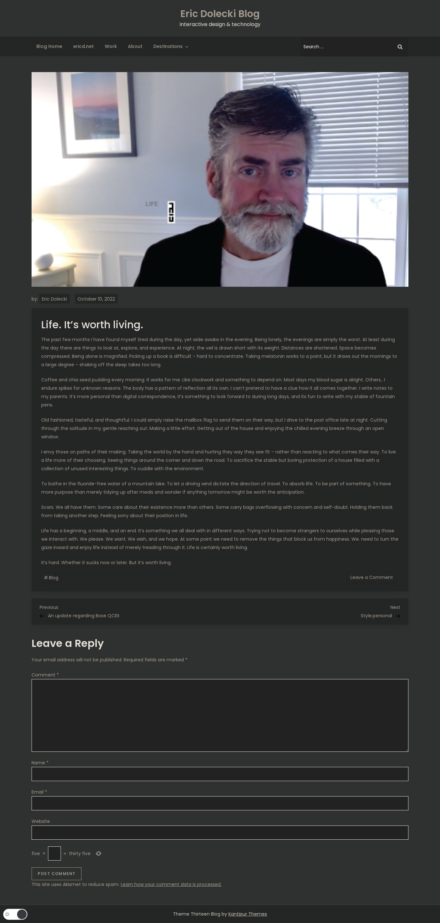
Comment (45, 675)
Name (40, 763)
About (135, 46)
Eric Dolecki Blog (220, 14)
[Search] (400, 46)
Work (111, 46)
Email (39, 792)
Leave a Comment (373, 577)
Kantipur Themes (247, 914)
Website (41, 821)
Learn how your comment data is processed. (171, 884)
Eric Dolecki (54, 299)
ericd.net (83, 46)
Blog (53, 577)
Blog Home (49, 46)
